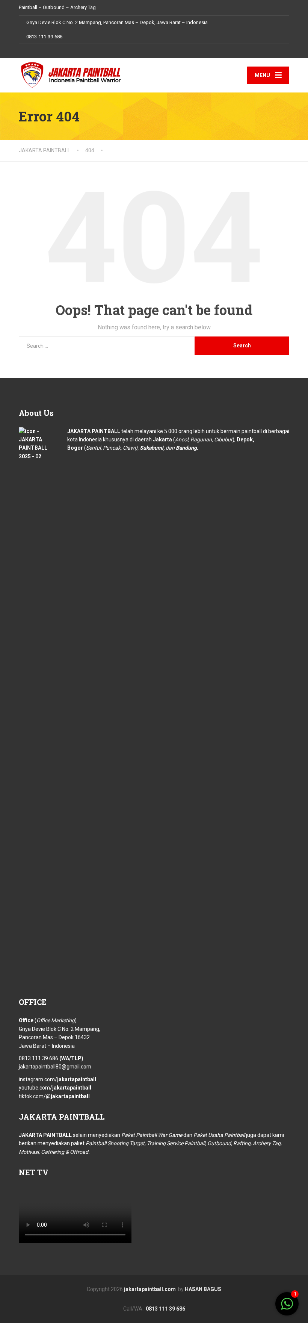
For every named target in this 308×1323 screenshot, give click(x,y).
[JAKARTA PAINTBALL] (71, 74)
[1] (287, 1308)
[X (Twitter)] (145, 1298)
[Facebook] (22, 51)
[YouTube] (50, 51)
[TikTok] (42, 51)
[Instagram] (34, 51)
